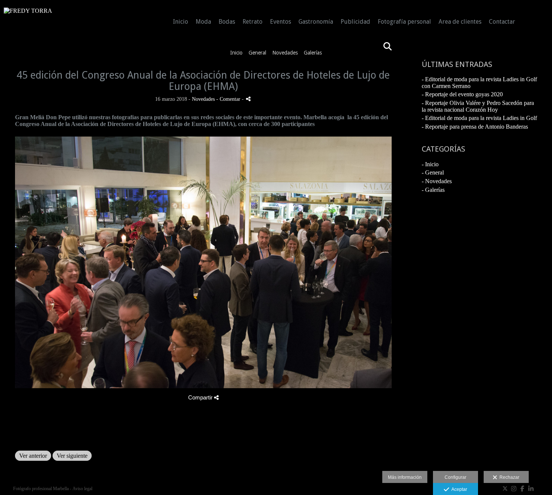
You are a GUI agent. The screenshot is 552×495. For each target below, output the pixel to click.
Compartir (201, 397)
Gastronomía (316, 21)
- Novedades (437, 181)
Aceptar (458, 489)
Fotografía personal (404, 21)
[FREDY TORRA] (28, 14)
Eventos (280, 21)
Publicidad (355, 21)
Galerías (313, 53)
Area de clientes (460, 21)
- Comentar (229, 99)
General (257, 53)
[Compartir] (248, 99)
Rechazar (508, 477)
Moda (203, 21)
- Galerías (433, 190)
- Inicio (430, 164)
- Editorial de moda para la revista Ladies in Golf (479, 118)
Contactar (502, 21)
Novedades (285, 53)
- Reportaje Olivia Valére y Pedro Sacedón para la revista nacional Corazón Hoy (478, 106)
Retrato (252, 21)
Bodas (227, 21)
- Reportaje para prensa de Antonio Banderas (475, 126)
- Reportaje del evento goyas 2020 (462, 94)
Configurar (455, 477)
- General (433, 172)
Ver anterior (33, 455)
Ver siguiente (72, 455)
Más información (405, 477)
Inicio (180, 21)
